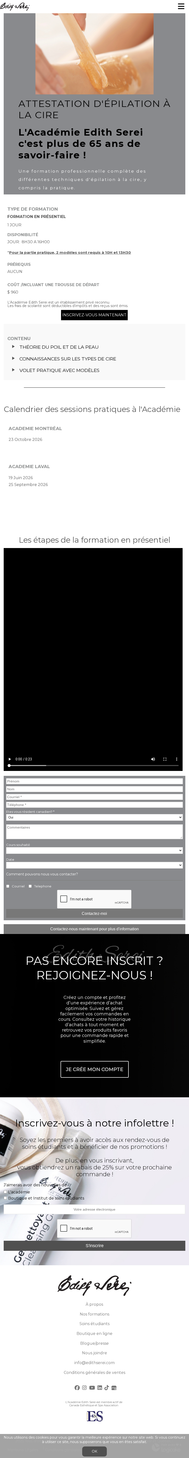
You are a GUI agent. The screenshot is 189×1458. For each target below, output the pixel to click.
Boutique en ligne (94, 1333)
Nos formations (94, 1314)
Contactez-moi (94, 913)
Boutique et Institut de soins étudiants (46, 1198)
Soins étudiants (94, 1323)
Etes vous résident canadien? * (30, 812)
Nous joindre (94, 1353)
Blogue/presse (94, 1343)
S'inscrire (95, 1245)
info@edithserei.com (94, 1362)
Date (10, 859)
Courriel (18, 886)
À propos (94, 1304)
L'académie (19, 1192)
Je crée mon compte (94, 1069)
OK (94, 1451)
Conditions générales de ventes (94, 1372)
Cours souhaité (18, 845)
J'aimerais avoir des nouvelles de (35, 1185)
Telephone (42, 886)
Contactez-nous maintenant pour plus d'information (94, 929)
